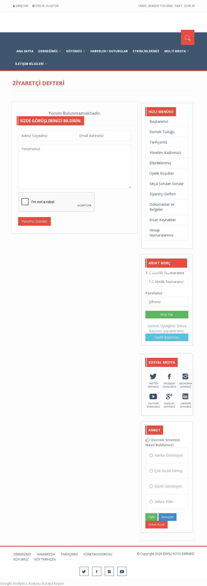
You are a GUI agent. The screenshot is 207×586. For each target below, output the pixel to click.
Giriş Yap (166, 314)
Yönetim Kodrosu (98, 554)
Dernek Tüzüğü (161, 131)
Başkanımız (158, 121)
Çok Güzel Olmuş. (168, 470)
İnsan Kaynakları (162, 219)
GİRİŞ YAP (22, 6)
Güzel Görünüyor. (168, 486)
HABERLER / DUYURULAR (109, 51)
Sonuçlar (167, 517)
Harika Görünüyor (168, 455)
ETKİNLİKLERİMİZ (146, 51)
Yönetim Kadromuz (165, 152)
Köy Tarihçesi (45, 559)
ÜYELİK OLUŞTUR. (47, 6)
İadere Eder (163, 501)
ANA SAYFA (24, 51)
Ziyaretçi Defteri (162, 194)
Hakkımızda (46, 554)
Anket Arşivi (156, 524)
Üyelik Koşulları (161, 173)
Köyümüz (74, 51)
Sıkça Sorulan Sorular (166, 183)
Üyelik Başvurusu (167, 337)
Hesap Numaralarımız (161, 233)
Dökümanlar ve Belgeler (161, 207)
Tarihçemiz (158, 142)
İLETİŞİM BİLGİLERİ (29, 64)
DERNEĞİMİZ (48, 51)
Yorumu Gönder (34, 221)
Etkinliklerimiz (160, 162)
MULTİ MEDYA (175, 51)
